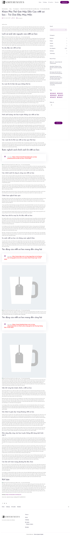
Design (51, 40)
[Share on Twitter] (4, 503)
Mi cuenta (50, 2)
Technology (52, 53)
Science (51, 45)
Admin (14, 18)
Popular (54, 97)
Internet (61, 93)
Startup (60, 97)
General (51, 43)
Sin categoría (20, 18)
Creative (54, 93)
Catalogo (45, 2)
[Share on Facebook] (2, 503)
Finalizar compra (29, 524)
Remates (57, 2)
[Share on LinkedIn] (6, 503)
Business (52, 38)
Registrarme (64, 2)
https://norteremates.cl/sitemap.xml (13, 494)
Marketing (54, 95)
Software (52, 50)
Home (40, 2)
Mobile (61, 95)
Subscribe (58, 122)
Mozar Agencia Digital (38, 534)
